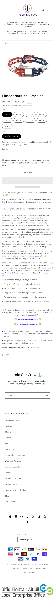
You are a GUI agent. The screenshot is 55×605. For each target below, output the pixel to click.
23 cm (7, 126)
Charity (8, 432)
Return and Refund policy (15, 490)
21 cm (30, 120)
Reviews (8, 426)
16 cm (18, 114)
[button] (27, 180)
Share (7, 354)
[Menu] (5, 10)
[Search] (43, 10)
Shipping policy (41, 568)
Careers (8, 472)
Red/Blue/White (11, 136)
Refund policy (43, 564)
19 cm (7, 120)
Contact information (28, 572)
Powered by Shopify (29, 564)
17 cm (30, 114)
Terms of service (28, 568)
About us (8, 443)
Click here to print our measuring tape (17, 202)
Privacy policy (16, 568)
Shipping (14, 105)
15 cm (7, 114)
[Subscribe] (47, 395)
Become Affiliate (12, 420)
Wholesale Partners (13, 461)
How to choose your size (15, 455)
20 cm (18, 120)
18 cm (41, 114)
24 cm (41, 120)
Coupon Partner (11, 501)
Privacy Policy (11, 484)
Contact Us (9, 449)
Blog (7, 496)
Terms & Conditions (13, 478)
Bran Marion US (18, 564)
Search (8, 437)
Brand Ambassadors (13, 467)
